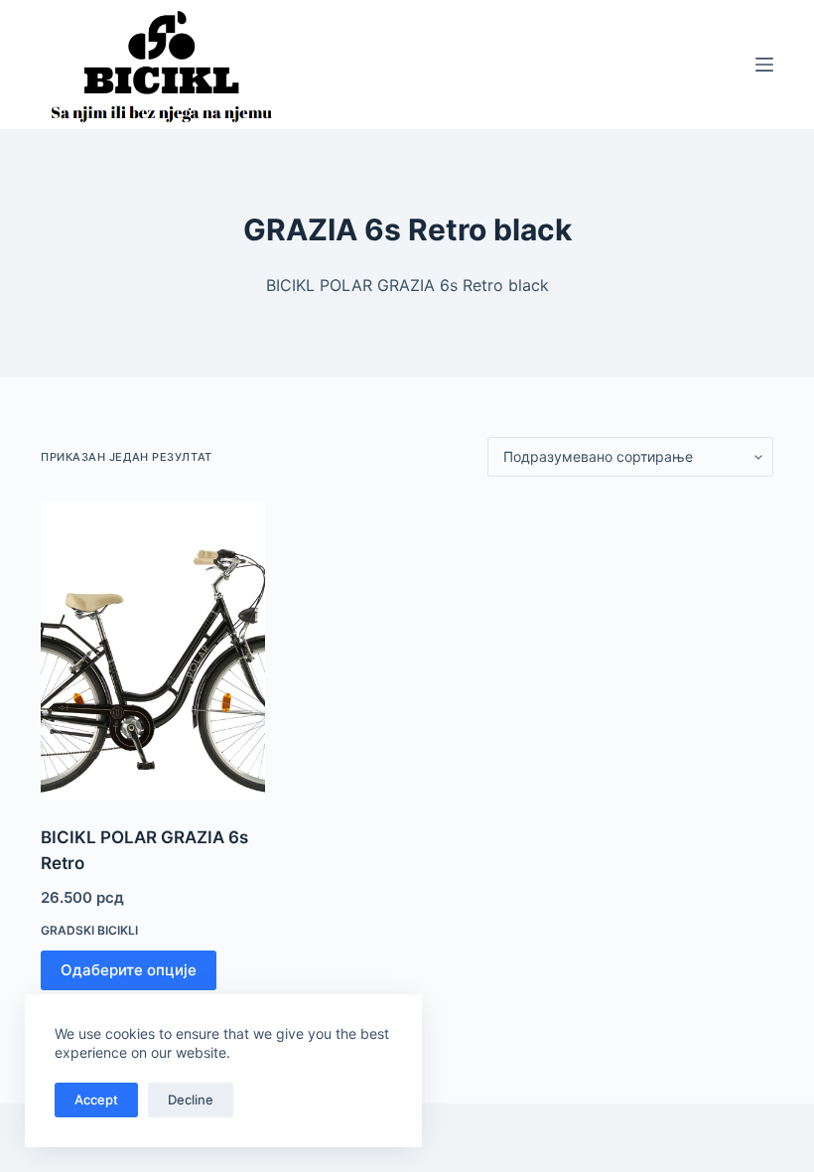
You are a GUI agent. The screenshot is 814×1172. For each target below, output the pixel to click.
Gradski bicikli (89, 930)
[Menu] (764, 64)
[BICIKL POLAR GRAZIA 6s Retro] (153, 651)
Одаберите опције (129, 969)
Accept (96, 1099)
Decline (190, 1099)
